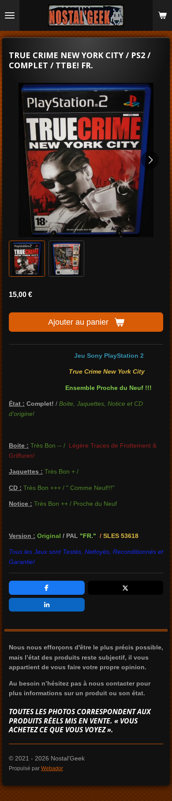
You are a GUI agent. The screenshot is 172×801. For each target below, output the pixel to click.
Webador (52, 768)
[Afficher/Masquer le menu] (9, 15)
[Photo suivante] (150, 160)
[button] (27, 259)
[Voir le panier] (162, 15)
